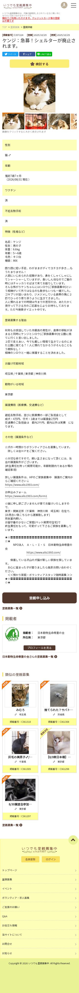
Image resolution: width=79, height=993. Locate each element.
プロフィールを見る (39, 648)
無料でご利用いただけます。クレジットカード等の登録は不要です (31, 19)
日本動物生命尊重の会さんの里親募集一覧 (27, 656)
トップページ (9, 870)
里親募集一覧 (10, 608)
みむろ (20, 710)
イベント (7, 888)
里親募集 (15, 27)
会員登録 (30, 859)
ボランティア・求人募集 (15, 898)
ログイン (51, 859)
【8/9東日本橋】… (58, 757)
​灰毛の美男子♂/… (20, 757)
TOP (4, 27)
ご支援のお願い (11, 907)
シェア (28, 54)
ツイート (12, 54)
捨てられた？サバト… (58, 710)
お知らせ (7, 953)
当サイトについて (12, 934)
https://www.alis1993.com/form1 (26, 496)
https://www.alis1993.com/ (22, 485)
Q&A (4, 916)
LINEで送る (45, 54)
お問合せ (7, 944)
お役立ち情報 (9, 925)
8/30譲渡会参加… (20, 804)
